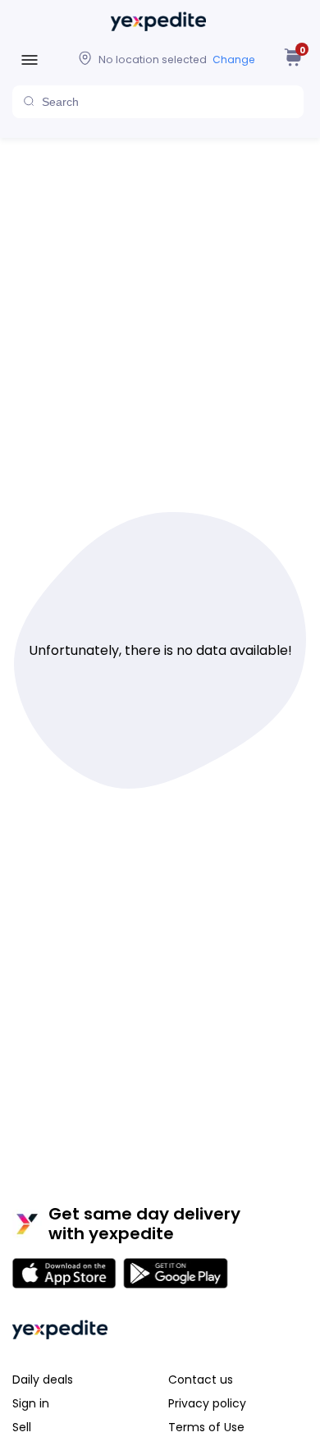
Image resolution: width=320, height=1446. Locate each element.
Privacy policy (207, 1403)
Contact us (200, 1379)
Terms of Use (206, 1427)
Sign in (30, 1403)
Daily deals (42, 1379)
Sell (21, 1427)
